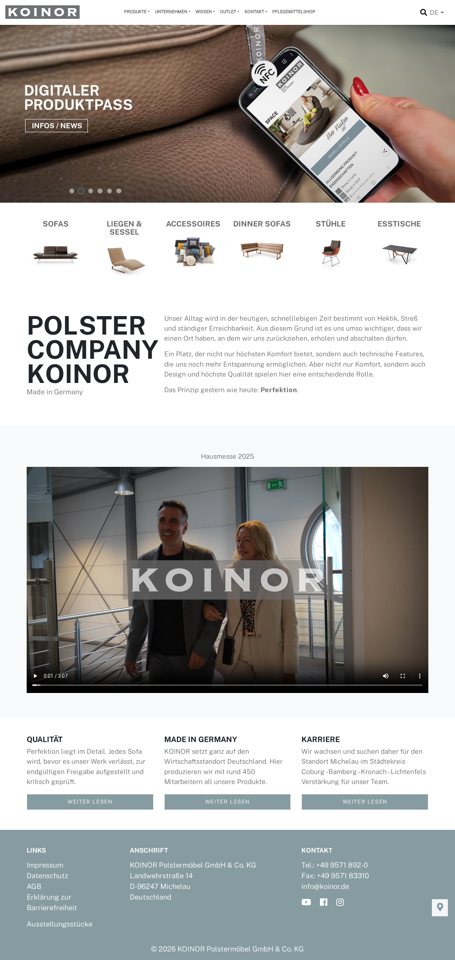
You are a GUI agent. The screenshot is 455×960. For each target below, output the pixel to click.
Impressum (45, 865)
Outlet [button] (228, 11)
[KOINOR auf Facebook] (326, 902)
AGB (34, 886)
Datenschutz (47, 875)
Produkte (135, 11)
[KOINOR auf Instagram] (342, 902)
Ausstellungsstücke (59, 924)
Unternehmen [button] (171, 11)
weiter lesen (90, 802)
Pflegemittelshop (293, 11)
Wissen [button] (204, 11)
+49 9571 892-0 (342, 865)
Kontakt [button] (254, 11)
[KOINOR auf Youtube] (308, 902)
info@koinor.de (325, 886)
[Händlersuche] (440, 907)
